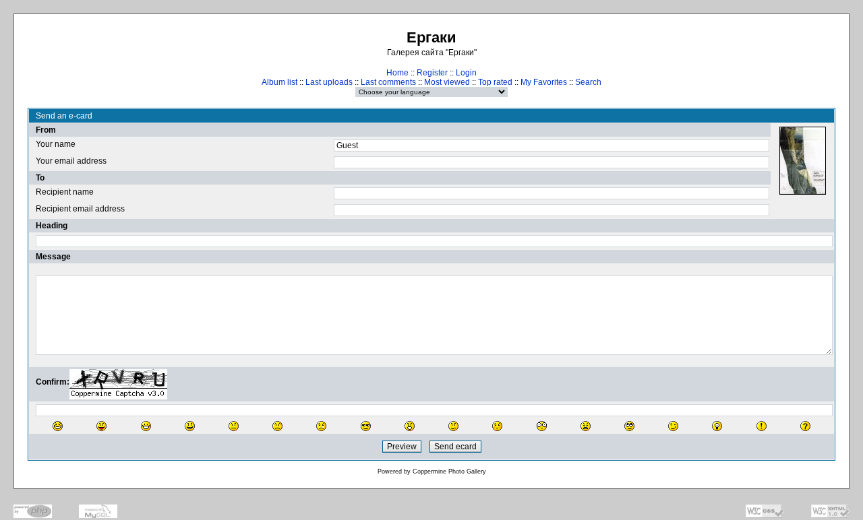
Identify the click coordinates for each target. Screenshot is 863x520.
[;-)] (673, 426)
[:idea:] (717, 426)
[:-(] (277, 426)
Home (397, 72)
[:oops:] (497, 426)
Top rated (495, 82)
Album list (279, 82)
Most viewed (447, 82)
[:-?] (453, 426)
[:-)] (190, 426)
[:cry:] (321, 426)
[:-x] (586, 426)
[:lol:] (58, 426)
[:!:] (761, 426)
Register (432, 72)
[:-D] (146, 426)
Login (466, 72)
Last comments (388, 82)
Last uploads (329, 82)
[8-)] (366, 426)
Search (588, 82)
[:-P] (101, 426)
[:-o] (410, 426)
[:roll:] (629, 426)
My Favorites (543, 82)
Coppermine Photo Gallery (449, 471)
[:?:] (805, 426)
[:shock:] (542, 426)
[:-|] (234, 426)
